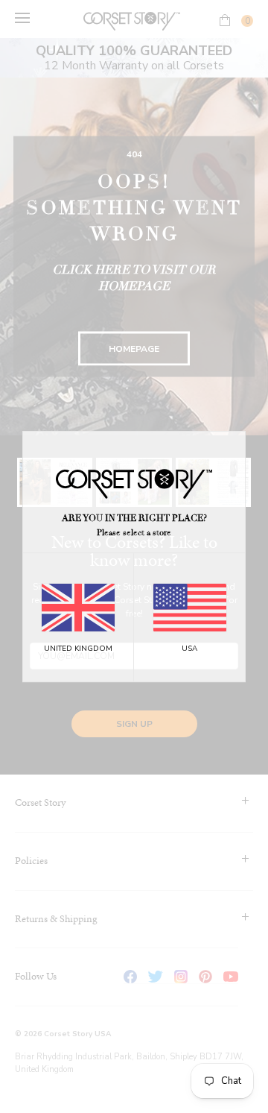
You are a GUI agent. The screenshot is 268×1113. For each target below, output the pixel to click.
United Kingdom (78, 648)
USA (189, 648)
